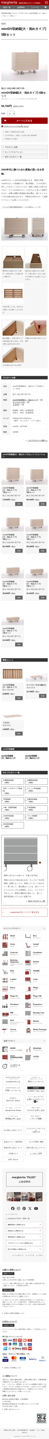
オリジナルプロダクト (12, 928)
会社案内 (32, 1430)
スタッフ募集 (41, 1430)
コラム (40, 1255)
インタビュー (19, 1255)
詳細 (19, 504)
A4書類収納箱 (32, 781)
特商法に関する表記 (10, 1430)
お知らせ (24, 1432)
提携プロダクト (10, 1041)
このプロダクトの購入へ (38, 440)
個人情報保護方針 (22, 1430)
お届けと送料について (11, 1270)
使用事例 (21, 7)
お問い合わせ (13, 1159)
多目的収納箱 (8, 825)
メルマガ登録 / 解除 (36, 1142)
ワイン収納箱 (32, 817)
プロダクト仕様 (11, 147)
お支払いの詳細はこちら (12, 1368)
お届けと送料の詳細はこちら (14, 1313)
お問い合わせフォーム (12, 1409)
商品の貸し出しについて (36, 1148)
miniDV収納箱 (8, 817)
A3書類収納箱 (8, 781)
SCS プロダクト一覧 (13, 157)
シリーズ (35, 7)
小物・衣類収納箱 (10, 808)
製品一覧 (7, 7)
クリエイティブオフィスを (36, 1130)
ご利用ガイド (13, 1154)
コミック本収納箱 (34, 789)
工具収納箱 (31, 808)
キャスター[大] (19, 402)
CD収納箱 (7, 800)
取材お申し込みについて (13, 1148)
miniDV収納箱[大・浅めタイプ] (25, 400)
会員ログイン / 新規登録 (13, 1142)
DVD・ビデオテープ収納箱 (12, 790)
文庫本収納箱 (32, 800)
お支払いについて (9, 1321)
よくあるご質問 (36, 1154)
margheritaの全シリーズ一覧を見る (24, 912)
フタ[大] (16, 405)
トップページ (12, 1214)
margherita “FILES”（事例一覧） (19, 1218)
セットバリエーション (14, 152)
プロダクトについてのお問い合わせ (16, 126)
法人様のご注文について (13, 1130)
